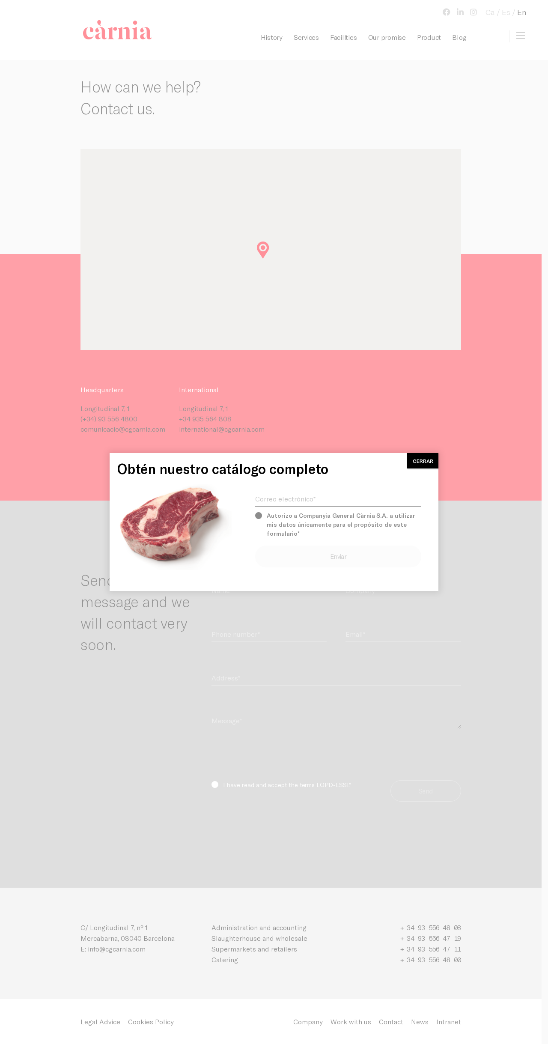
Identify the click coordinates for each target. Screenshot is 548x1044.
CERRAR (423, 461)
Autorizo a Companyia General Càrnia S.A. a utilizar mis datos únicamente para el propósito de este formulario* (341, 524)
